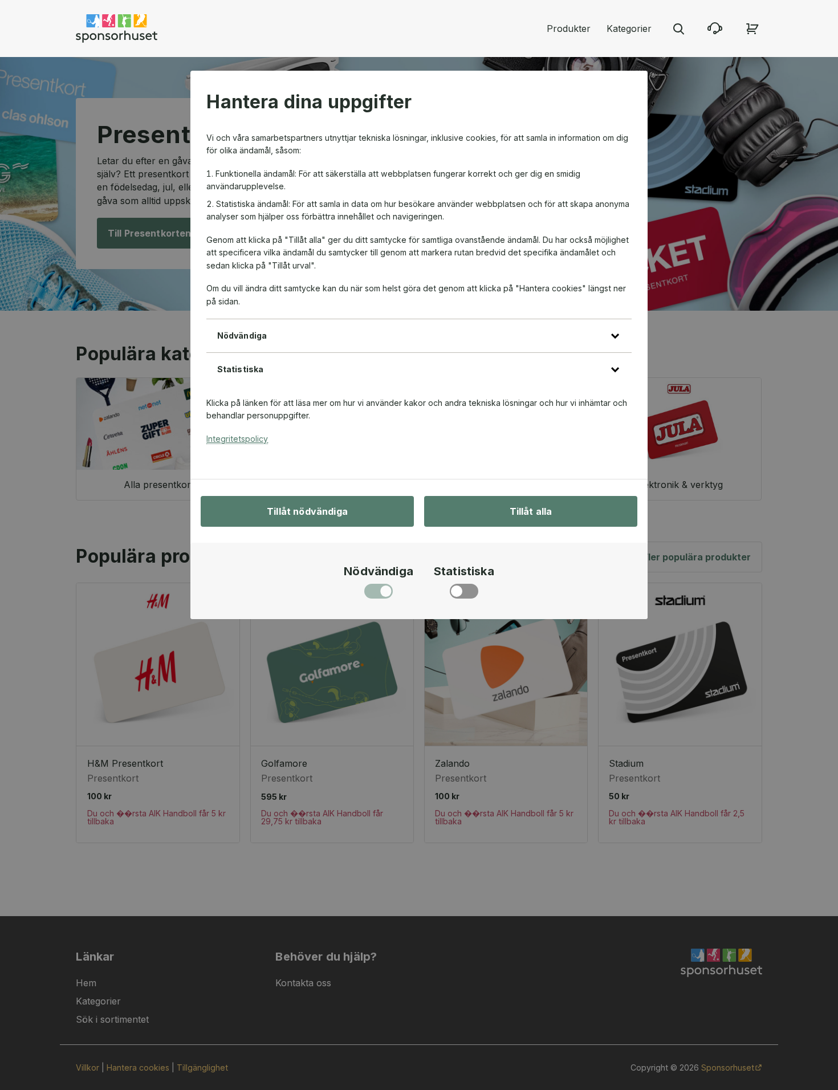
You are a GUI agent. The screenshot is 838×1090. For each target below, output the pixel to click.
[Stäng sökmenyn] (678, 28)
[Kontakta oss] (715, 28)
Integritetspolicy (237, 439)
